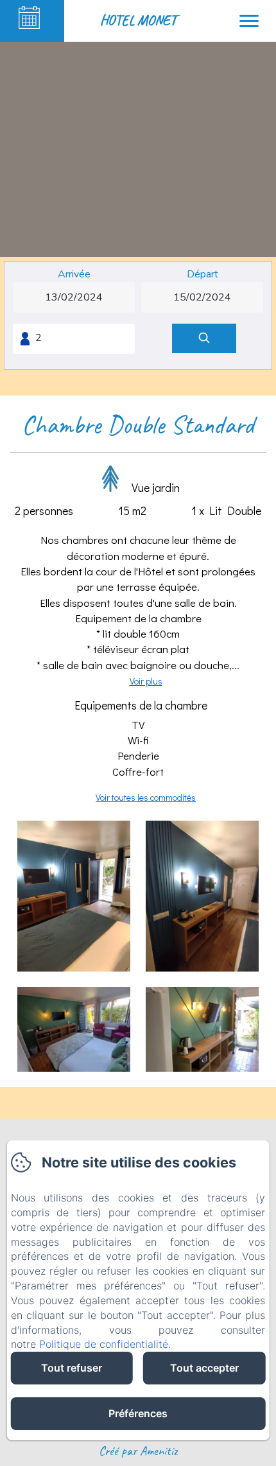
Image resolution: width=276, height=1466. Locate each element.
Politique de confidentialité (103, 1344)
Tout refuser (71, 1367)
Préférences (138, 1413)
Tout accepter (204, 1367)
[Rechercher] (204, 339)
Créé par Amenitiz (138, 1451)
